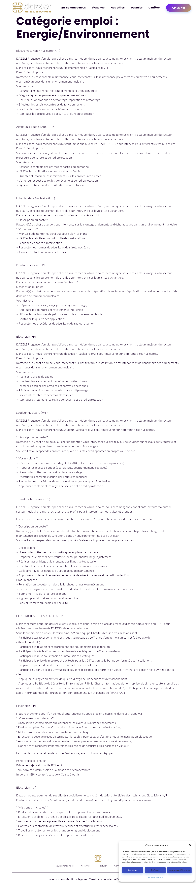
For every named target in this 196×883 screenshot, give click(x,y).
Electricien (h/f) (26, 787)
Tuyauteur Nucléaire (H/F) (33, 499)
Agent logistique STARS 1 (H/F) (36, 126)
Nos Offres (86, 865)
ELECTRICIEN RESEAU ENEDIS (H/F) (40, 616)
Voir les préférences (179, 870)
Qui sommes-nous (73, 7)
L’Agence (98, 7)
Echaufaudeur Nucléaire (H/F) (35, 198)
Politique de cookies (155, 877)
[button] (190, 845)
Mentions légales (76, 879)
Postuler (136, 7)
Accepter (132, 870)
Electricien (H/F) (27, 336)
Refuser (155, 870)
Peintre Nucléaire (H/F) (31, 265)
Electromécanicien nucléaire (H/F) (38, 50)
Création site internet (102, 879)
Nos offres (118, 7)
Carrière (154, 7)
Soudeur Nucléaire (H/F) (32, 412)
